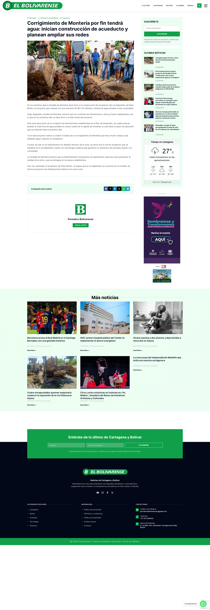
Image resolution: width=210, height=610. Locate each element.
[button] (199, 5)
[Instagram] (102, 492)
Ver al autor (80, 225)
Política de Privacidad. (163, 42)
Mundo (190, 5)
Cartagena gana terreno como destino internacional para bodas (166, 60)
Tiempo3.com (166, 182)
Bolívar (169, 5)
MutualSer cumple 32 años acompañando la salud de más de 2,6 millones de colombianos (167, 127)
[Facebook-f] (107, 492)
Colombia (180, 5)
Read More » (31, 350)
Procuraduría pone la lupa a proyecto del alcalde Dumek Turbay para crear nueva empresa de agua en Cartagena (167, 74)
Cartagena (158, 5)
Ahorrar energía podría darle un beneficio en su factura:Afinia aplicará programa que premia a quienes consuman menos (167, 115)
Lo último (146, 5)
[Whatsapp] (203, 603)
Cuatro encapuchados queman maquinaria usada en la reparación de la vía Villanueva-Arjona (49, 395)
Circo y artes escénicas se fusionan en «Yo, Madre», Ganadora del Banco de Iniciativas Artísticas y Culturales (103, 395)
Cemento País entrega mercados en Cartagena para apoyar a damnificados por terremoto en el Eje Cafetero (166, 101)
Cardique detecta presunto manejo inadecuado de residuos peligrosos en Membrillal (167, 87)
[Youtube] (97, 492)
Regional (32, 18)
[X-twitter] (112, 492)
